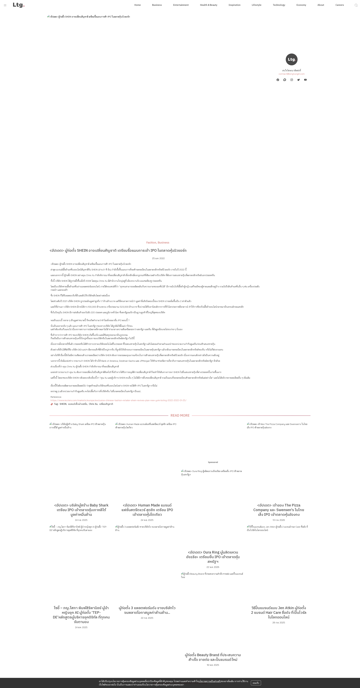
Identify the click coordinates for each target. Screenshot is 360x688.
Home (137, 5)
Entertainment (181, 5)
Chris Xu (93, 404)
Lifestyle (256, 5)
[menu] (5, 5)
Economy (301, 5)
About (321, 5)
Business (157, 5)
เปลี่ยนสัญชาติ (106, 404)
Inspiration (234, 5)
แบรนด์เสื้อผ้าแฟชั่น (77, 404)
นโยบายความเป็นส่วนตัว (209, 681)
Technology (279, 5)
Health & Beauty (208, 5)
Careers (340, 5)
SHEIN (63, 404)
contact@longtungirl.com (292, 73)
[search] (356, 5)
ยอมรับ (256, 683)
